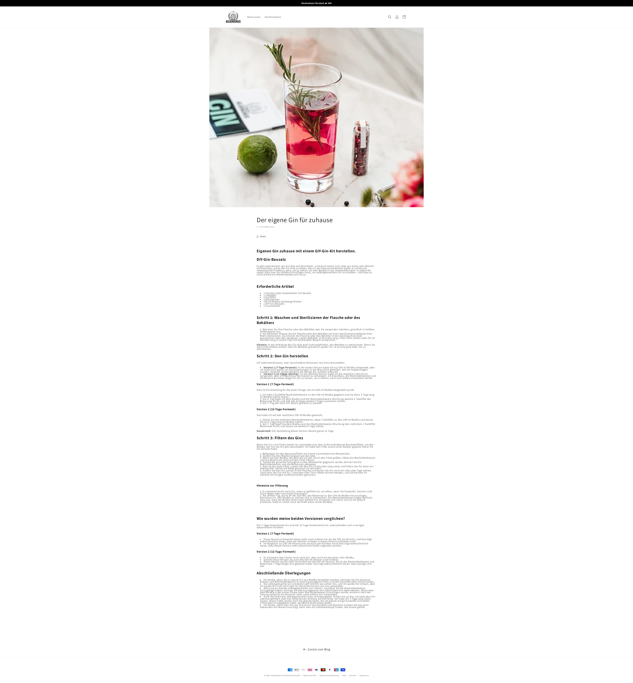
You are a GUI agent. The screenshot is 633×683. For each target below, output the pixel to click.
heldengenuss (277, 675)
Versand (352, 675)
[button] (389, 17)
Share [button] (263, 236)
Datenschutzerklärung (329, 675)
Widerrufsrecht (309, 675)
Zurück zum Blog (319, 649)
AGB (344, 675)
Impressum (364, 675)
